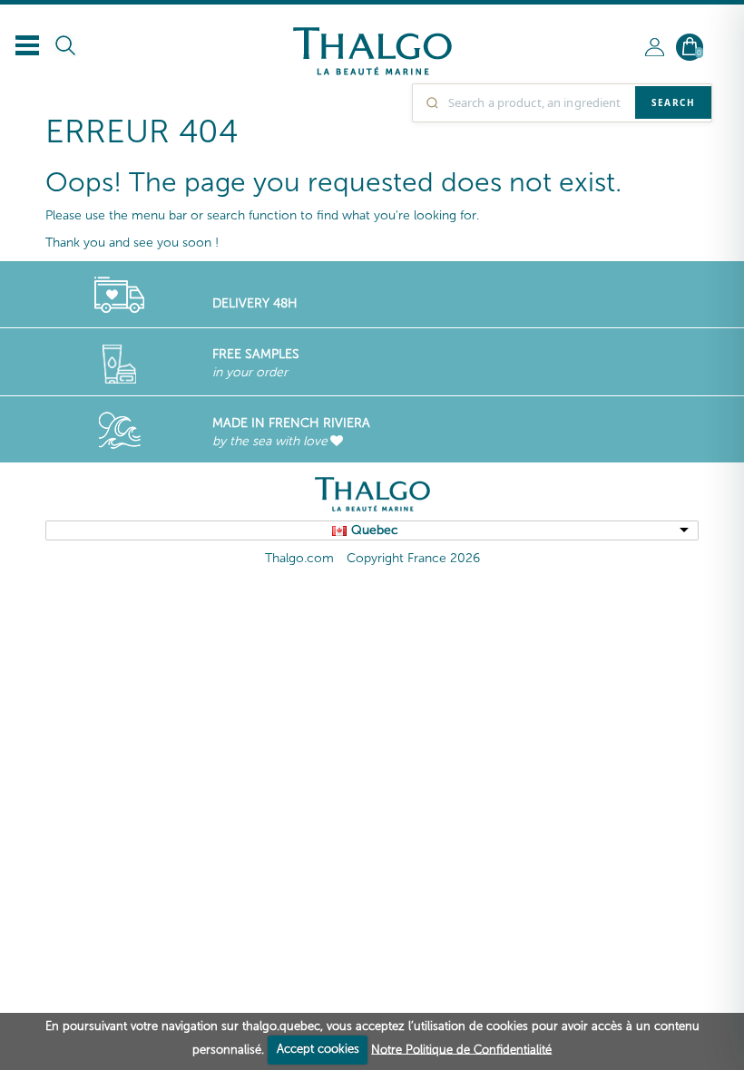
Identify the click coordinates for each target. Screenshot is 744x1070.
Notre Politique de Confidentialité (461, 1048)
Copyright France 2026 (413, 558)
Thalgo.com (299, 558)
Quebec (374, 530)
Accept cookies (318, 1048)
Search (673, 102)
